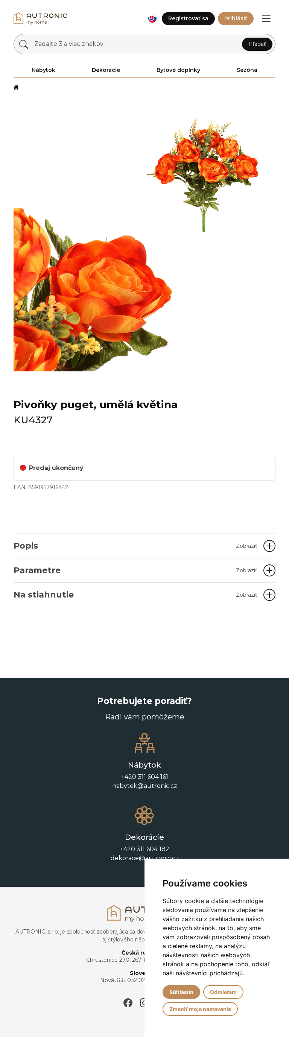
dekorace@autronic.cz (145, 858)
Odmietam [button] (223, 992)
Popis (135, 546)
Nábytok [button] (43, 70)
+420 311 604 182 (144, 849)
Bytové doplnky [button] (178, 70)
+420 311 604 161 (144, 776)
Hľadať (257, 44)
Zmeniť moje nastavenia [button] (200, 1009)
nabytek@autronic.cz (144, 785)
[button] (152, 18)
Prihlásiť (235, 18)
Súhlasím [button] (181, 992)
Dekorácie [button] (106, 70)
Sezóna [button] (247, 70)
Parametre (135, 570)
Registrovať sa (188, 18)
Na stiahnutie (135, 595)
